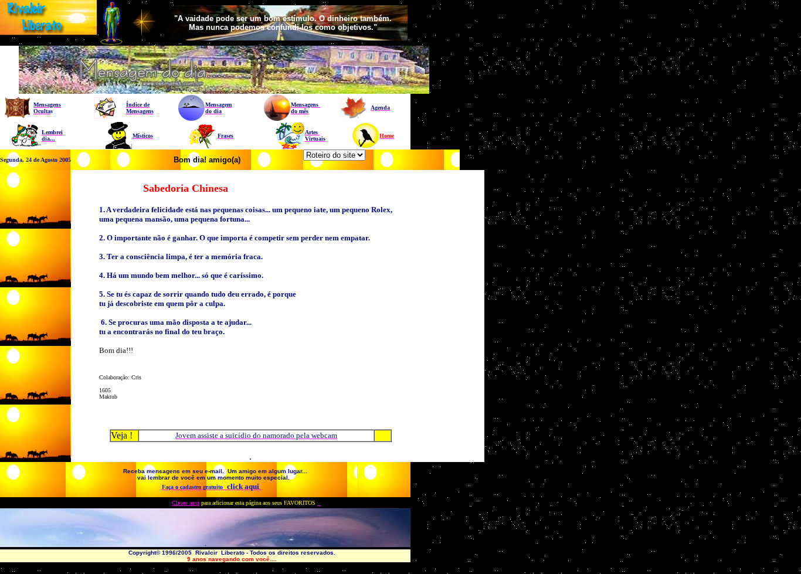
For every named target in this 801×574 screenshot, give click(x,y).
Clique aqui (185, 503)
